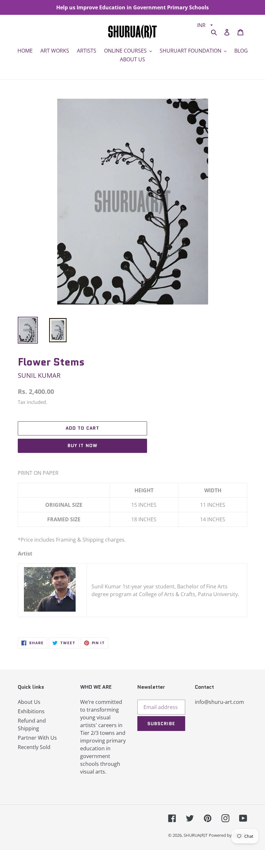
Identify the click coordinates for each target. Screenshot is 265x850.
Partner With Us (37, 737)
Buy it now (82, 445)
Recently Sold (34, 747)
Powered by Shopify (228, 835)
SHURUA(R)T (195, 835)
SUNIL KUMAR (39, 375)
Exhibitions (31, 711)
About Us (29, 701)
